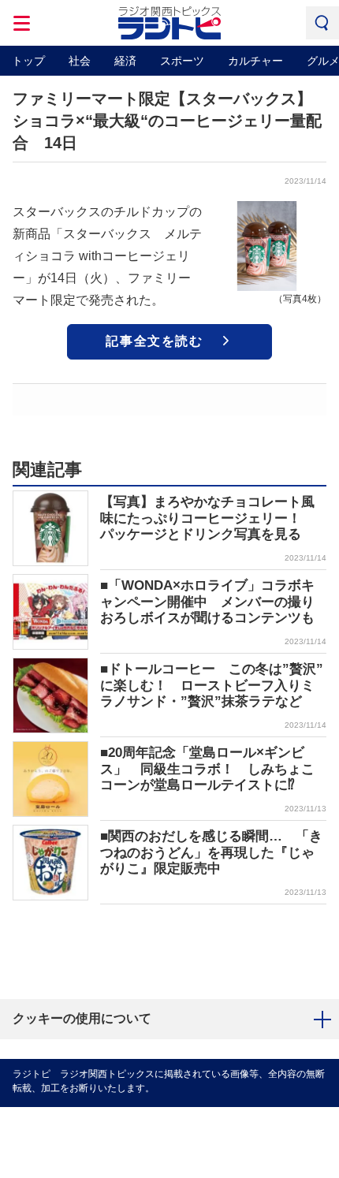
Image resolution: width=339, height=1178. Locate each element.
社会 (80, 60)
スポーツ (182, 60)
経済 (125, 60)
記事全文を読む (154, 341)
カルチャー (255, 60)
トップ (28, 60)
